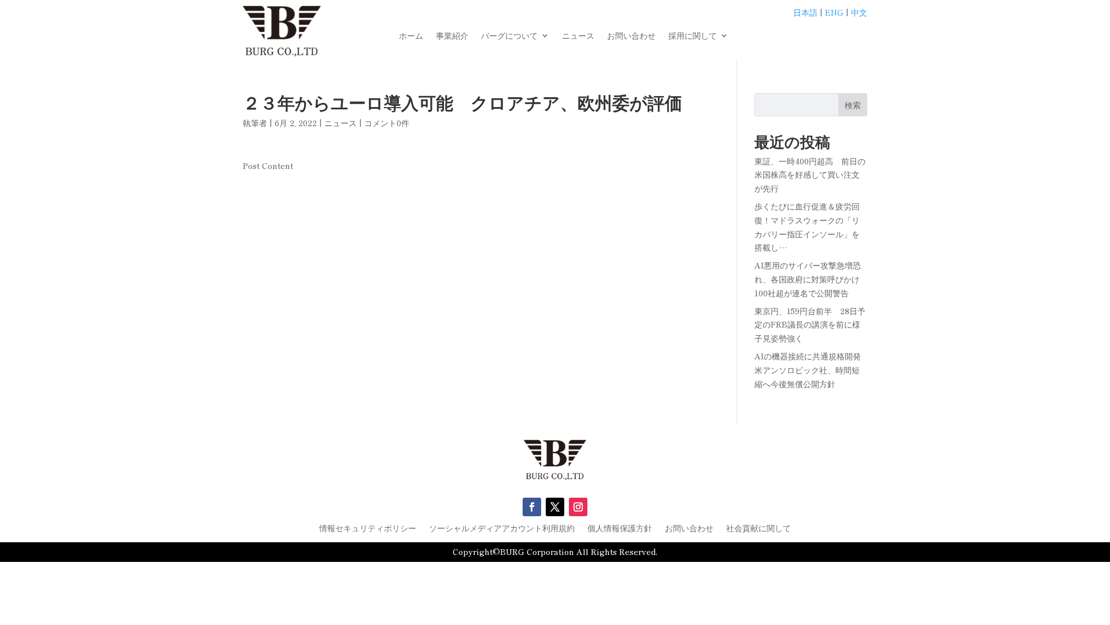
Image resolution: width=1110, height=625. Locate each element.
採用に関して (692, 36)
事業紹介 (452, 36)
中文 (859, 12)
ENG (834, 12)
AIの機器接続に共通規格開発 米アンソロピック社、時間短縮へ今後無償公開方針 (811, 369)
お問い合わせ (631, 36)
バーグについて (509, 36)
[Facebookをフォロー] (532, 507)
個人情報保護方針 (619, 529)
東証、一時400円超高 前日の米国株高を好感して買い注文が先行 (809, 174)
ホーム (411, 36)
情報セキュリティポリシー (367, 529)
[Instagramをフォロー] (578, 507)
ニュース (578, 36)
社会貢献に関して (758, 529)
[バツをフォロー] (555, 507)
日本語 (805, 12)
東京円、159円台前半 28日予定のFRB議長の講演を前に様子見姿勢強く (809, 324)
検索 (853, 105)
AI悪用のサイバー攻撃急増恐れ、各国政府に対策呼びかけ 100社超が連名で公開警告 (811, 279)
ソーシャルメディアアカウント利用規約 (502, 529)
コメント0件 (386, 122)
